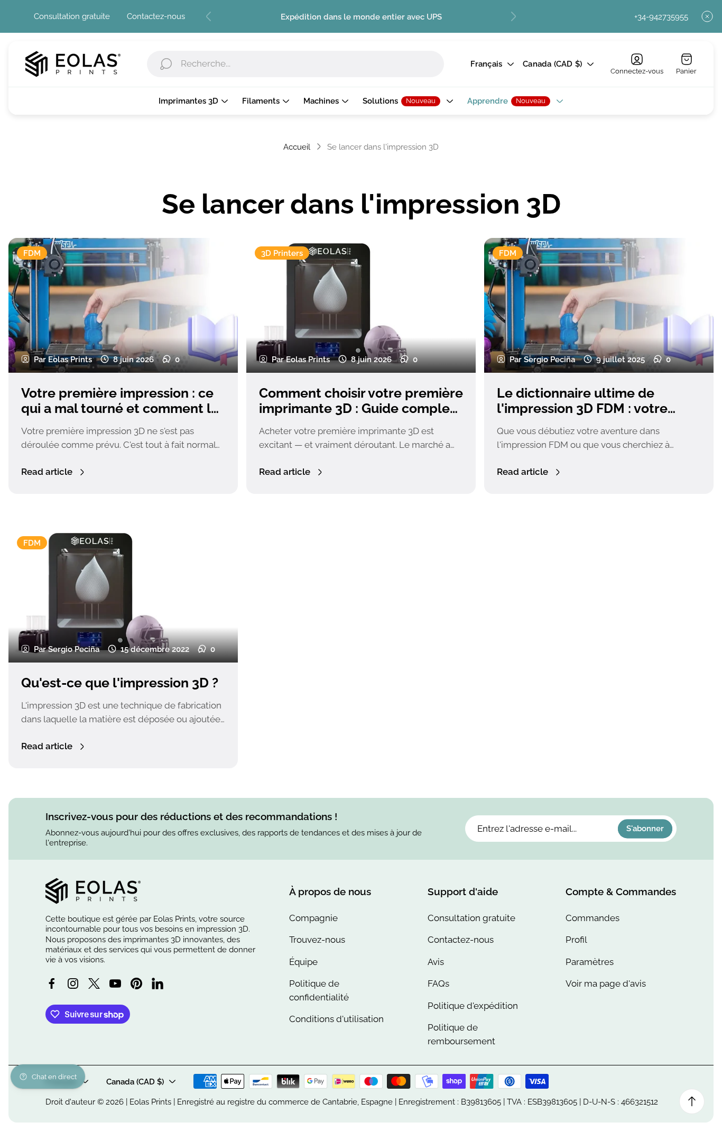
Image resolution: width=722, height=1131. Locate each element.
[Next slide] (513, 16)
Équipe (303, 962)
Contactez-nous (156, 16)
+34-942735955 (661, 16)
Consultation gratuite (72, 16)
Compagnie (313, 918)
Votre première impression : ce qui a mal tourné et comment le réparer (120, 408)
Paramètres (590, 962)
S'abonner (645, 828)
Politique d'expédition (473, 1005)
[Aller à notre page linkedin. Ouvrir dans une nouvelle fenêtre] (157, 983)
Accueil (296, 146)
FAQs (438, 983)
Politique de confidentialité (319, 990)
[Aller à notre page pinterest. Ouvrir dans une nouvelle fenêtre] (136, 983)
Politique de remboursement (461, 1034)
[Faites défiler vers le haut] (692, 1101)
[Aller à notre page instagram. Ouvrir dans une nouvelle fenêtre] (73, 983)
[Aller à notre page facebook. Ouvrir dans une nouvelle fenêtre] (51, 983)
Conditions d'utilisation (336, 1019)
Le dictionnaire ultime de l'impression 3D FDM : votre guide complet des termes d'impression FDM (582, 416)
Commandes (592, 918)
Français (486, 64)
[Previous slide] (208, 16)
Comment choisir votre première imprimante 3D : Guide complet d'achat (361, 408)
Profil (576, 939)
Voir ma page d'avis (606, 983)
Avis (436, 962)
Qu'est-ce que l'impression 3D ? (119, 683)
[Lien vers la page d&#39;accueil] (93, 891)
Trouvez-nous (317, 939)
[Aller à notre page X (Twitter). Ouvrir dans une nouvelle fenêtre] (94, 983)
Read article (46, 471)
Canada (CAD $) (552, 64)
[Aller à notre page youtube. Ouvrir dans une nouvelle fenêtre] (115, 983)
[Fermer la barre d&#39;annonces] (707, 16)
